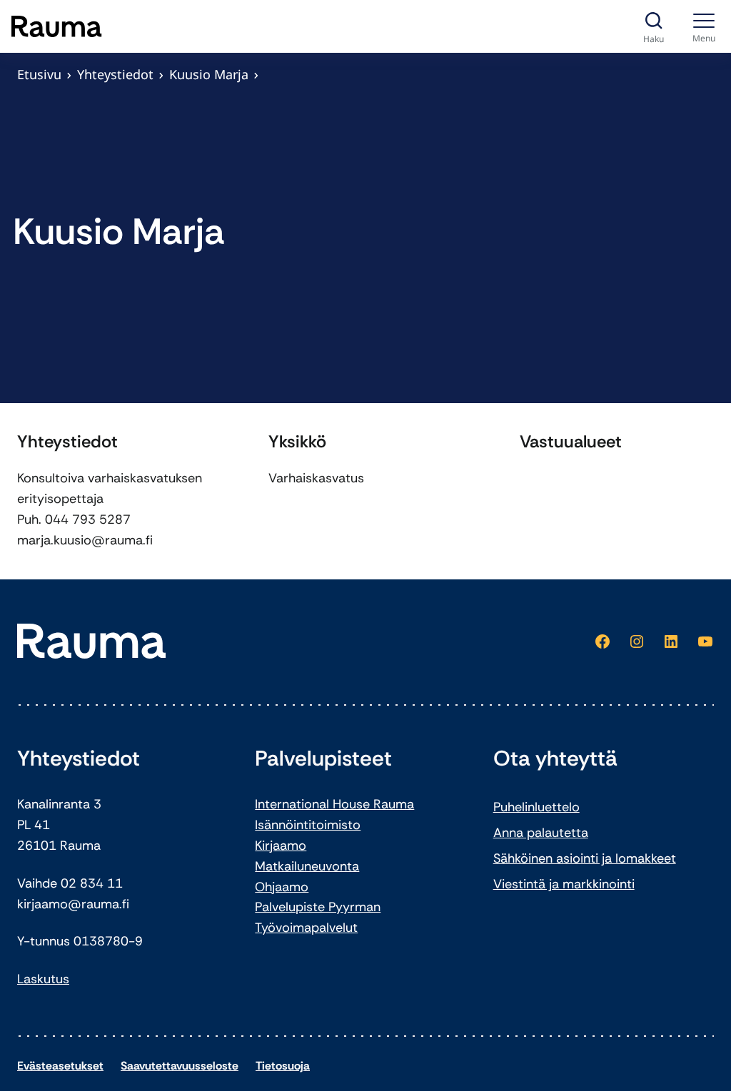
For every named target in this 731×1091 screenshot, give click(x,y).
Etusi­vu (39, 74)
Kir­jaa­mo (280, 845)
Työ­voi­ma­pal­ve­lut (306, 927)
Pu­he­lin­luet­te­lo (536, 807)
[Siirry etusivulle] (56, 26)
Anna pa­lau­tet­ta (540, 832)
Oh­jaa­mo (281, 886)
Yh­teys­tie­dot (115, 74)
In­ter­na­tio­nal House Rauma (334, 804)
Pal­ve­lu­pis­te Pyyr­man (317, 906)
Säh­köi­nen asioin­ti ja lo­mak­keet (584, 858)
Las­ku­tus (43, 979)
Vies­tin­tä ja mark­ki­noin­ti (564, 884)
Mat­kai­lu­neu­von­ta (307, 866)
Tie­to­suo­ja (283, 1065)
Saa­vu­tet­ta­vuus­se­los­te (179, 1065)
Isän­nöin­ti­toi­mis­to (308, 824)
